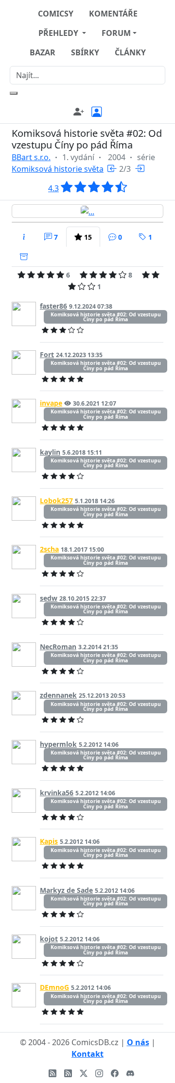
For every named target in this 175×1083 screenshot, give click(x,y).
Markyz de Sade (66, 890)
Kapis (49, 841)
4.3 (53, 188)
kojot (49, 938)
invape (51, 403)
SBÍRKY (85, 52)
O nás (138, 1042)
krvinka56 (56, 792)
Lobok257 (56, 500)
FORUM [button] (116, 33)
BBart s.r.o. (31, 157)
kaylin (50, 452)
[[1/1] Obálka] (87, 211)
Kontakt (87, 1054)
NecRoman (58, 646)
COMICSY (55, 13)
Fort (47, 354)
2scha (49, 549)
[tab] (24, 237)
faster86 (53, 306)
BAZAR (42, 52)
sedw (48, 598)
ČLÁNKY (130, 52)
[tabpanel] (87, 646)
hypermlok (58, 744)
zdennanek (58, 695)
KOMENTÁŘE (113, 13)
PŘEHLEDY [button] (59, 33)
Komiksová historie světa (58, 169)
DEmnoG (54, 987)
